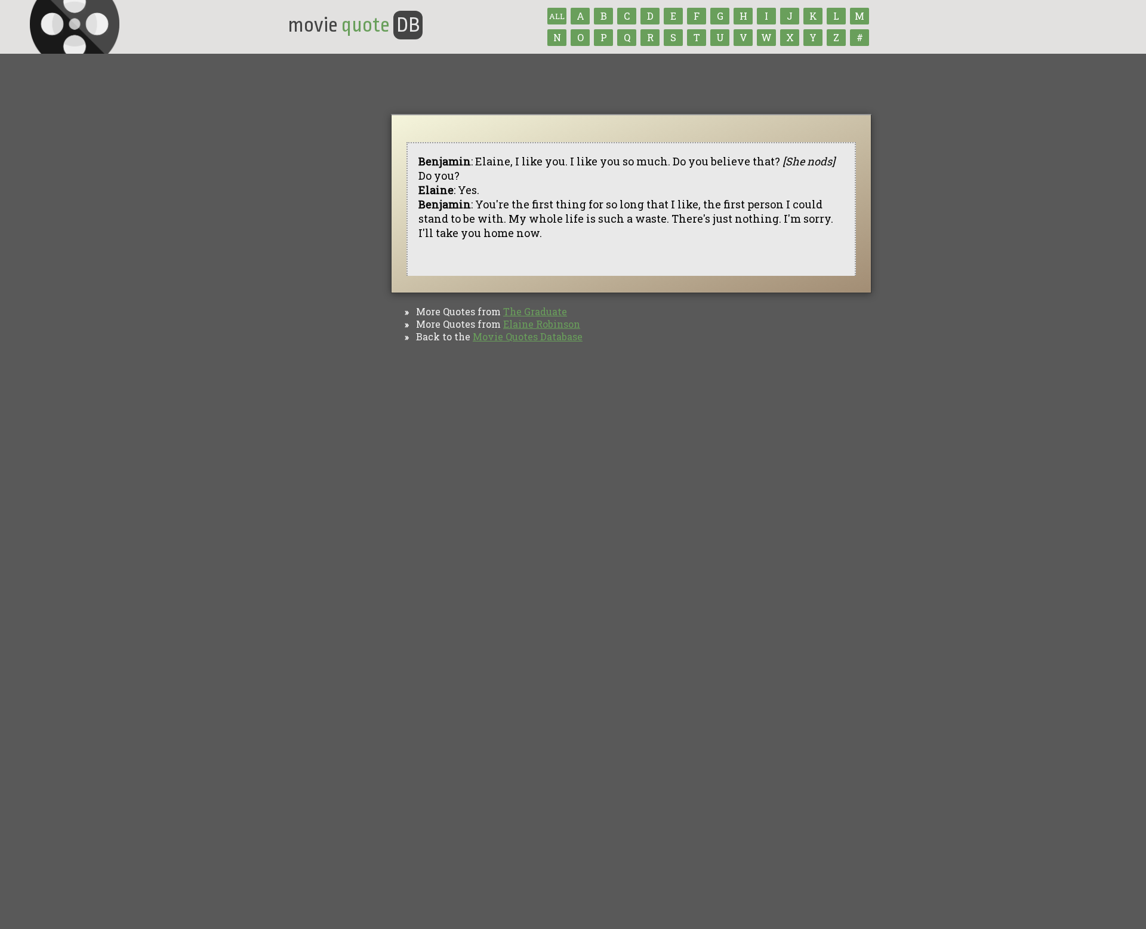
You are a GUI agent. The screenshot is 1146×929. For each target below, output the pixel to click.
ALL (557, 16)
